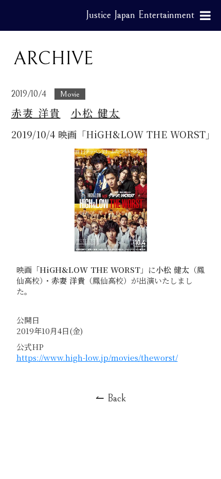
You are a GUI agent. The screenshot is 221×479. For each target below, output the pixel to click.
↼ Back (111, 398)
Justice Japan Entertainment (140, 15)
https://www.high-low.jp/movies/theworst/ (97, 357)
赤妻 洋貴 (36, 113)
